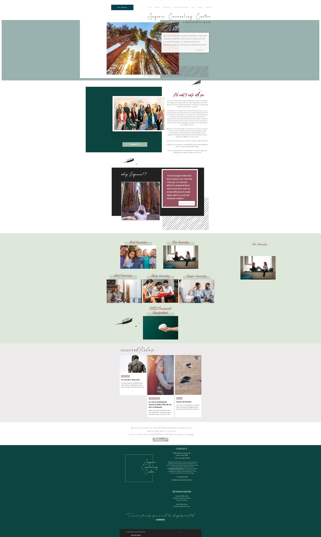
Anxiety (179, 398)
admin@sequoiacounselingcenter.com (176, 468)
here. (197, 146)
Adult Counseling (154, 398)
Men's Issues (125, 376)
